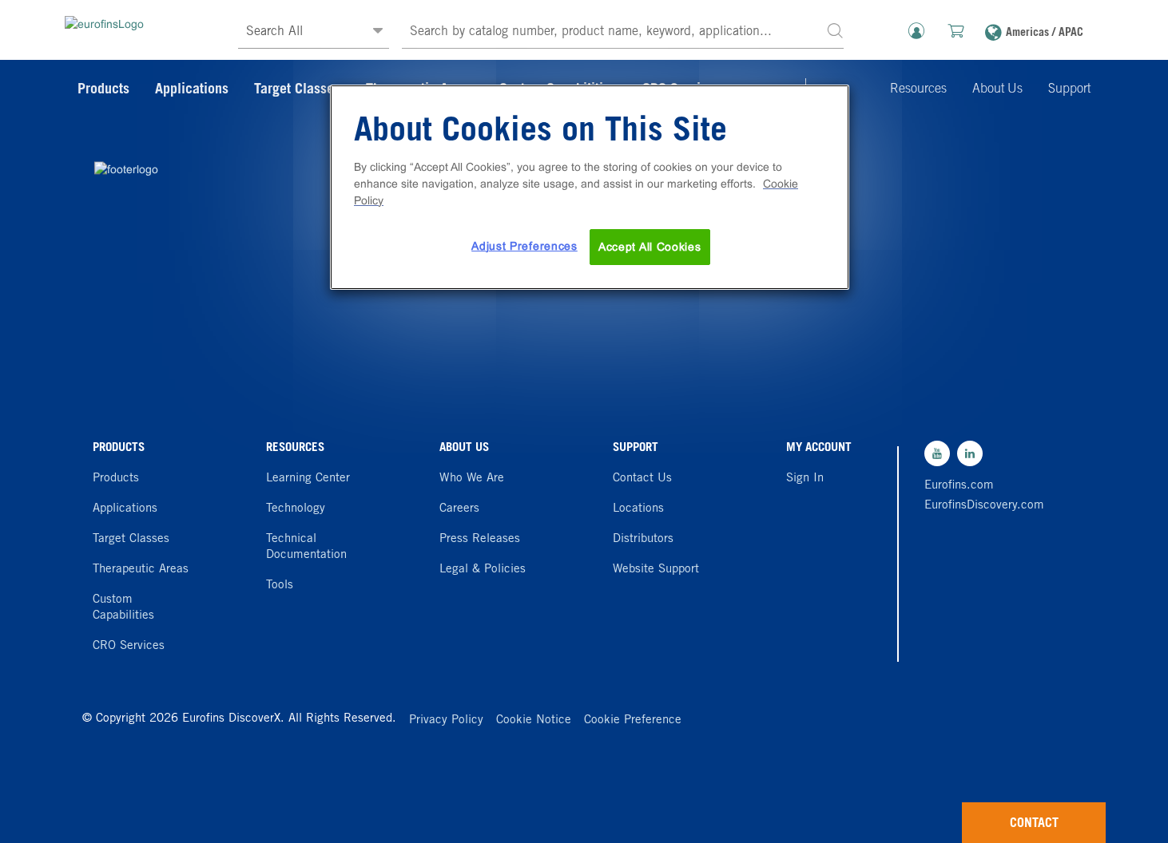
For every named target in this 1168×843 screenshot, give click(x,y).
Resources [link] (918, 89)
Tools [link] (279, 586)
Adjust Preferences (524, 245)
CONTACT (1034, 823)
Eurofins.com (959, 486)
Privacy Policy (446, 720)
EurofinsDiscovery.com (980, 506)
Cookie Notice (533, 720)
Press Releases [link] (479, 539)
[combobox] (623, 32)
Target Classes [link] (297, 90)
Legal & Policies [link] (482, 570)
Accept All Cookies (649, 246)
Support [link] (1069, 89)
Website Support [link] (656, 570)
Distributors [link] (643, 539)
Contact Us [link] (642, 479)
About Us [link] (997, 89)
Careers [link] (459, 509)
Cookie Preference (632, 720)
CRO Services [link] (129, 646)
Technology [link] (295, 509)
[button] (835, 30)
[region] (589, 188)
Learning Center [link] (308, 479)
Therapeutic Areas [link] (141, 570)
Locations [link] (638, 509)
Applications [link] (191, 90)
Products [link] (103, 90)
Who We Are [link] (471, 479)
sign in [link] (805, 479)
